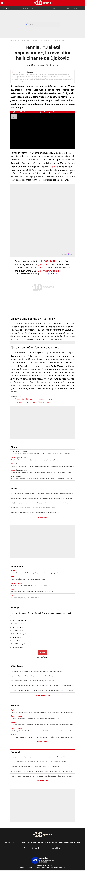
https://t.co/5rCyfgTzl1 (48, 271)
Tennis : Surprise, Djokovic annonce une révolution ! (36, 399)
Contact (6, 842)
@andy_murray (45, 264)
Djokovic (54, 167)
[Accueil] (43, 2)
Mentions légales (29, 842)
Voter (42, 652)
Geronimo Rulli (18, 627)
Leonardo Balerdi (18, 624)
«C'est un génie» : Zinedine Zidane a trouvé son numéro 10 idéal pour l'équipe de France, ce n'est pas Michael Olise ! (43, 8)
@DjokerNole (51, 261)
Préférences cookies (51, 848)
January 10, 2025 (50, 274)
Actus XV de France (42, 695)
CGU (13, 842)
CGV (19, 842)
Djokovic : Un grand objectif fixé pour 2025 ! (34, 402)
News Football (42, 742)
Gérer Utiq (36, 848)
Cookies (27, 848)
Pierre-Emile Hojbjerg (20, 634)
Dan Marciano (17, 72)
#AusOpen (38, 267)
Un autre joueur (18, 647)
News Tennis (42, 517)
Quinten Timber (18, 630)
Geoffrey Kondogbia (19, 620)
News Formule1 (42, 781)
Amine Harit (17, 640)
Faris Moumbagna (19, 644)
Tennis (18, 40)
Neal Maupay (17, 637)
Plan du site (75, 842)
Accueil (12, 40)
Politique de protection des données (53, 842)
